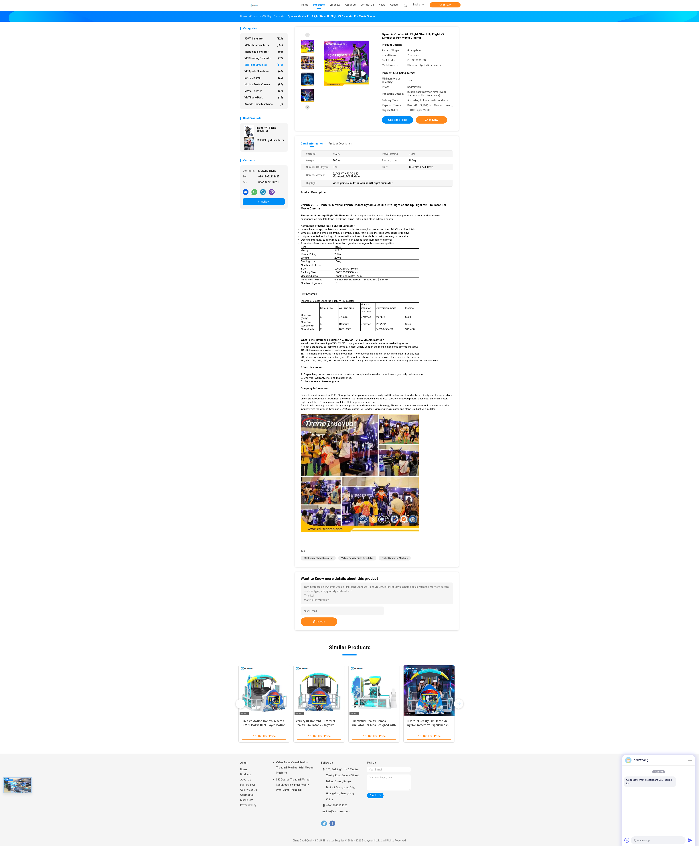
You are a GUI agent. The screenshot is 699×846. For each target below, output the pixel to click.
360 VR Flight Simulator (270, 140)
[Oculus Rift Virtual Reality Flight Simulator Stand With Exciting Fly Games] (375, 690)
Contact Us (247, 794)
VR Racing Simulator (263, 51)
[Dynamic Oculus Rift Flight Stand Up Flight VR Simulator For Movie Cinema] (346, 63)
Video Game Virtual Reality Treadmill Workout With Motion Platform (294, 767)
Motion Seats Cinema (263, 84)
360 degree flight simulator (318, 558)
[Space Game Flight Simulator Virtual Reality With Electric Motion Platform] (320, 690)
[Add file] (626, 840)
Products (245, 774)
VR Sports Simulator (263, 71)
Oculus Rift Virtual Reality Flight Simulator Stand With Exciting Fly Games (375, 725)
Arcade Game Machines (263, 104)
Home (243, 769)
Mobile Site (246, 800)
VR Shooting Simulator (263, 58)
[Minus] (690, 760)
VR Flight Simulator (263, 64)
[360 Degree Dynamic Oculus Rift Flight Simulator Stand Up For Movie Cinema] (430, 690)
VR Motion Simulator (263, 45)
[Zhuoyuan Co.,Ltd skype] (263, 192)
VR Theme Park (263, 97)
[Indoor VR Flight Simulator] (249, 131)
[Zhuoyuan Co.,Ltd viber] (272, 192)
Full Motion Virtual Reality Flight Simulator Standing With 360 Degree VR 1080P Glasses (264, 725)
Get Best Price (397, 120)
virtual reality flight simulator (357, 558)
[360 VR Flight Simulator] (249, 143)
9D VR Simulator (263, 38)
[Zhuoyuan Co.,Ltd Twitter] (324, 823)
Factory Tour (247, 784)
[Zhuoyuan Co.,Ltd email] (245, 192)
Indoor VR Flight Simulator (266, 129)
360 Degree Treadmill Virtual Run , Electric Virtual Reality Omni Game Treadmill (293, 784)
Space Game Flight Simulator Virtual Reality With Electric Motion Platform (317, 725)
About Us (245, 779)
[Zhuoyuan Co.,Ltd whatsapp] (254, 192)
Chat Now (445, 4)
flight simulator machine (395, 558)
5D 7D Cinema (263, 77)
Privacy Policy (248, 805)
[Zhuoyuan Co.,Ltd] (254, 5)
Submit (319, 622)
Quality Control (249, 789)
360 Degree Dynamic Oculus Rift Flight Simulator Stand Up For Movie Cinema (429, 725)
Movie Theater (263, 91)
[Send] (690, 840)
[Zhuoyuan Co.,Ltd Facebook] (332, 823)
